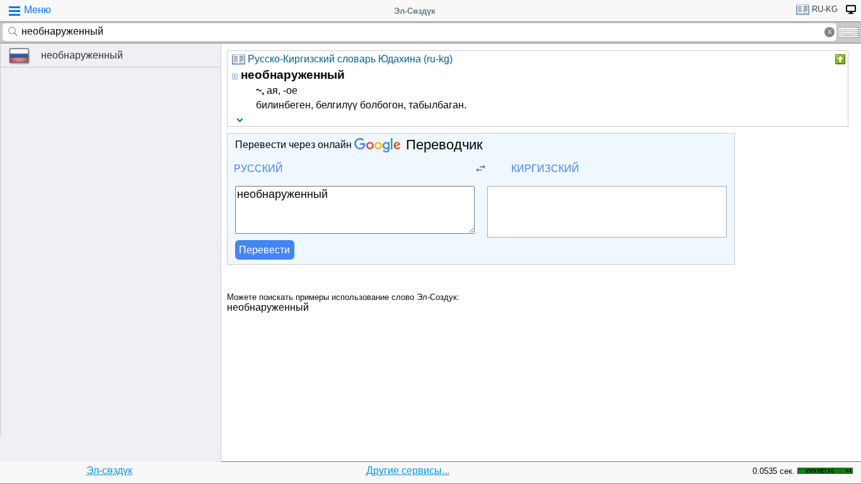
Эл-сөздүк (109, 470)
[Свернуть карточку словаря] (839, 59)
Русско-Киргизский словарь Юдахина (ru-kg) (350, 59)
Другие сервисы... (407, 470)
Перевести (264, 250)
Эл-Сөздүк (415, 11)
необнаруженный (82, 55)
